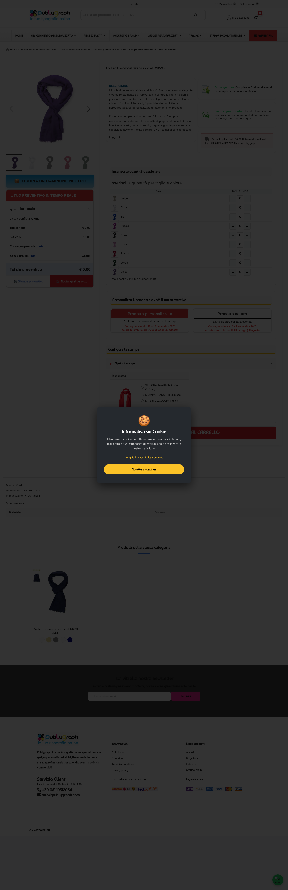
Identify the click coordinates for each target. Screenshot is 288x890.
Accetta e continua (144, 469)
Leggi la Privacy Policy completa (144, 457)
